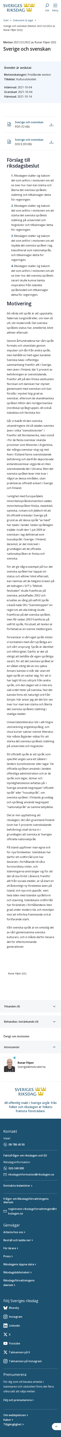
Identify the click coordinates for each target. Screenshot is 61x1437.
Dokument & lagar (23, 20)
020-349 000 (16, 1168)
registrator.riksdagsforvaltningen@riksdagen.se (32, 1211)
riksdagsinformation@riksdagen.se (31, 1174)
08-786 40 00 (16, 1144)
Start (6, 20)
